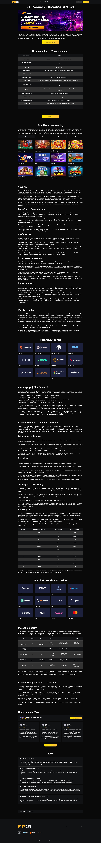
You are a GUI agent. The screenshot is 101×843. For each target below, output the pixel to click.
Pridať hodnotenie (75, 718)
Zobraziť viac (50, 745)
